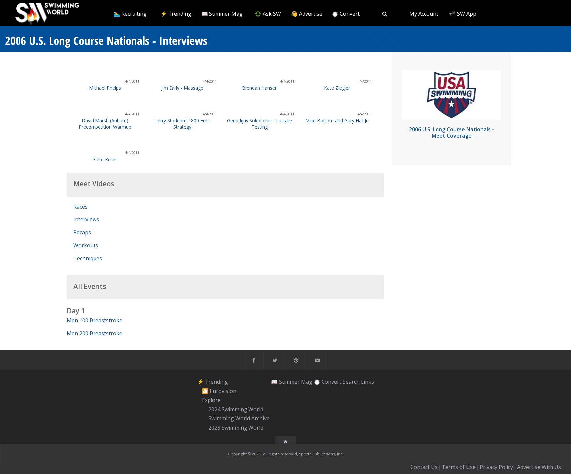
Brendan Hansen (260, 88)
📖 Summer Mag (222, 13)
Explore (211, 400)
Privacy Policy (496, 467)
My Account (423, 13)
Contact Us (424, 467)
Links (367, 381)
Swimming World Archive (239, 418)
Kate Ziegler (337, 88)
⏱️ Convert (346, 13)
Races (80, 206)
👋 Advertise (306, 13)
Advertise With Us (539, 467)
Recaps (82, 232)
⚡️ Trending (175, 13)
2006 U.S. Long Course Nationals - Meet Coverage (451, 132)
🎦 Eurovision (219, 391)
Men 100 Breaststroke (94, 320)
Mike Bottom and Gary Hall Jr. (337, 120)
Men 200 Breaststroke (94, 333)
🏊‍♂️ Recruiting (130, 13)
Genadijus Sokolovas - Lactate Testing (259, 123)
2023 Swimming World (236, 427)
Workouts (85, 245)
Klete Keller (105, 159)
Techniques (87, 258)
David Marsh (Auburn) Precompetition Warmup (105, 123)
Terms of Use (459, 467)
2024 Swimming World (236, 409)
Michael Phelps (105, 88)
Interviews (86, 219)
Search (351, 381)
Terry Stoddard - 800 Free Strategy (182, 123)
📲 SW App (462, 13)
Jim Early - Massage (182, 88)
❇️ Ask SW (268, 13)
